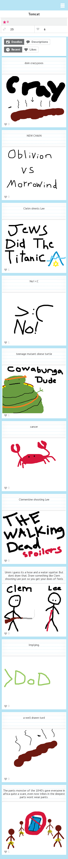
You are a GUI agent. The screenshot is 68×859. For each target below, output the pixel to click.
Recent (15, 49)
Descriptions (40, 42)
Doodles (16, 42)
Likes (33, 49)
